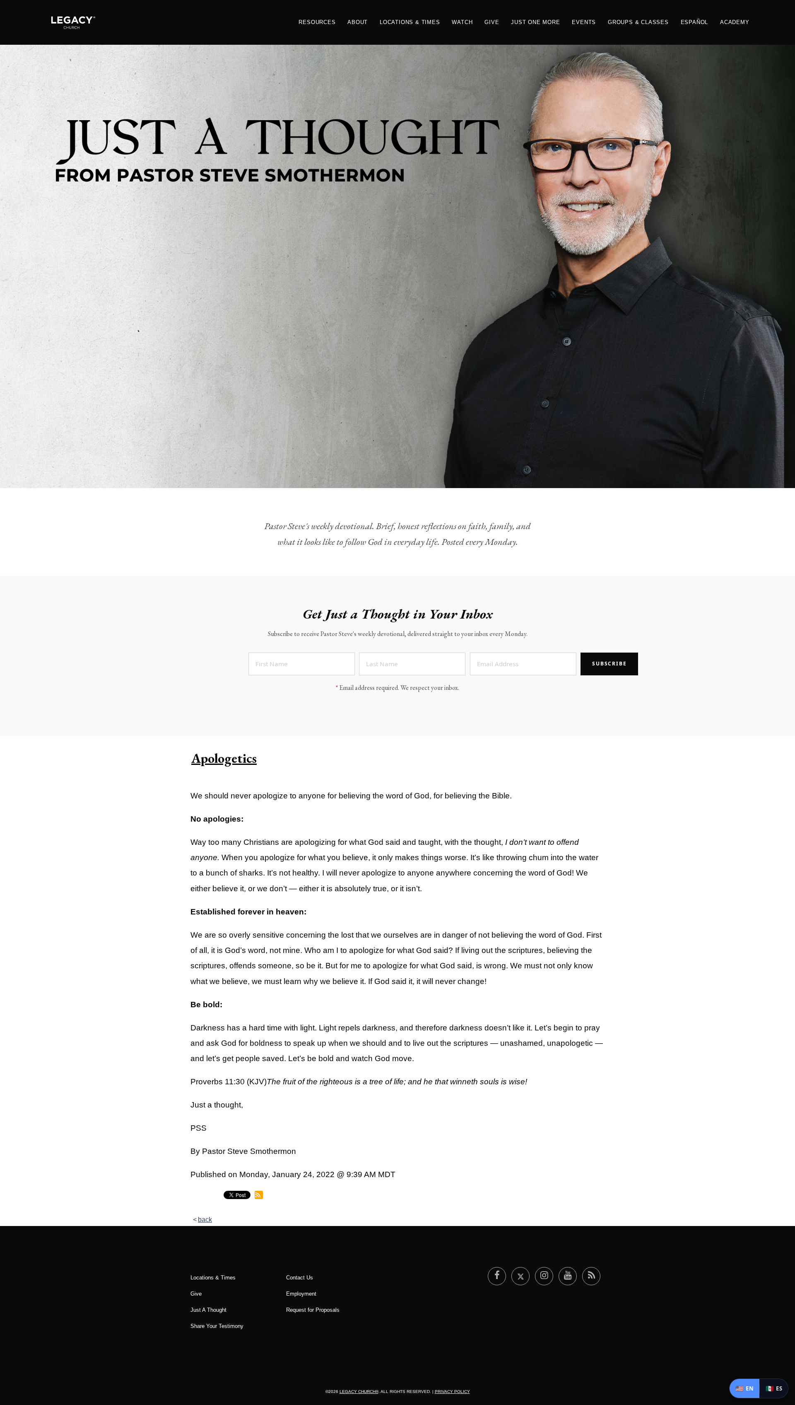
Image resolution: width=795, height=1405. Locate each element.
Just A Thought (208, 1310)
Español (694, 22)
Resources (317, 22)
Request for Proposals (313, 1310)
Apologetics (224, 758)
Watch (462, 22)
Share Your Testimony (216, 1326)
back (205, 1219)
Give (491, 22)
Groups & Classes (638, 22)
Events (584, 22)
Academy (734, 22)
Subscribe (609, 663)
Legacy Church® (359, 1391)
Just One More (535, 22)
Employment (301, 1294)
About (357, 22)
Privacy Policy (452, 1391)
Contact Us (299, 1277)
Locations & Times (410, 22)
